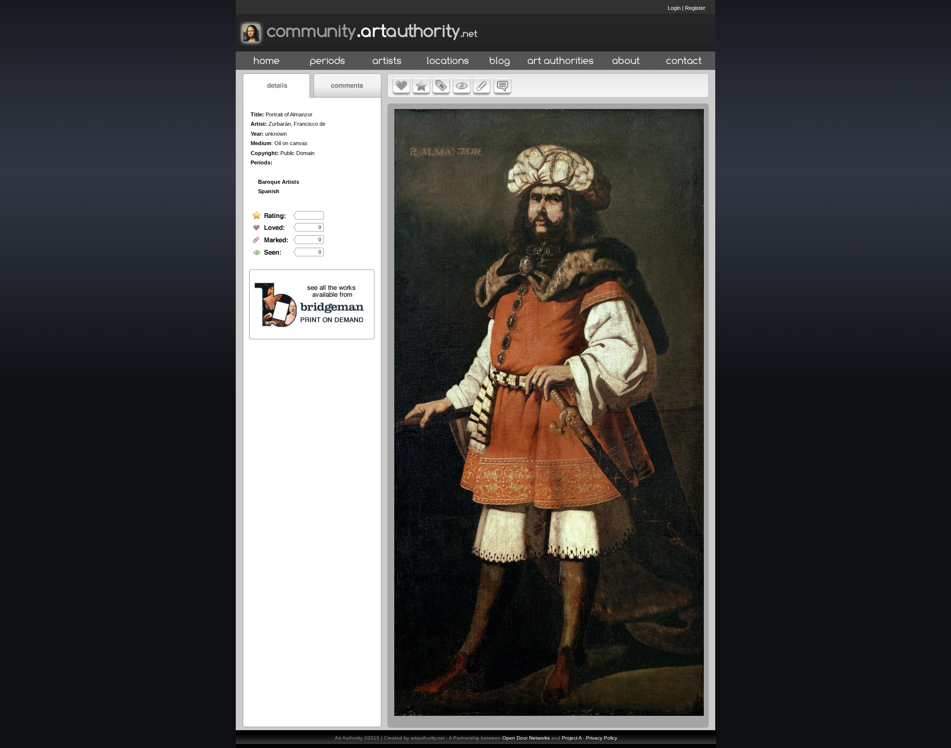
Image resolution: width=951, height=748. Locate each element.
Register (695, 8)
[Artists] (388, 61)
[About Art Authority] (626, 61)
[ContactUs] (684, 61)
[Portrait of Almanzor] (549, 713)
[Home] (267, 61)
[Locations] (447, 61)
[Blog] (499, 61)
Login (674, 8)
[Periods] (328, 61)
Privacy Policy (601, 738)
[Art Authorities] (560, 61)
